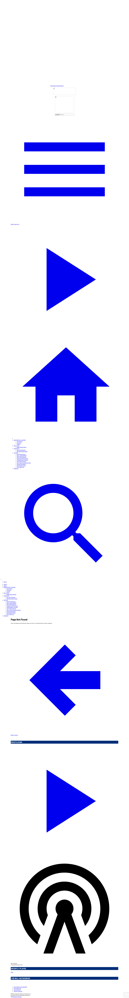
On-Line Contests (21, 450)
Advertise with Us (21, 454)
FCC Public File (20, 467)
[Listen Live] (64, 800)
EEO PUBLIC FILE (21, 465)
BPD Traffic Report (21, 457)
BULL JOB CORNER (22, 455)
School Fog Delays (21, 464)
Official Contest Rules (22, 451)
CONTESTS (16, 448)
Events (18, 444)
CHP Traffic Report (21, 461)
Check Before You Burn (22, 460)
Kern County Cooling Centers (24, 462)
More (12, 972)
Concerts (19, 443)
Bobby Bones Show (21, 447)
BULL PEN (16, 445)
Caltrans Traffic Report (22, 458)
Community (19, 441)
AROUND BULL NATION (19, 440)
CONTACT (16, 468)
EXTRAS (16, 453)
